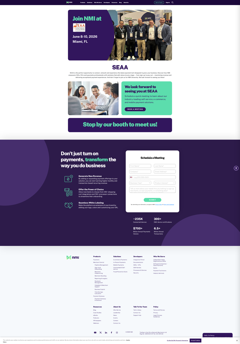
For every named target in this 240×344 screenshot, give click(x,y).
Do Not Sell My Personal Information (177, 340)
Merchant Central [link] (98, 262)
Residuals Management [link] (99, 281)
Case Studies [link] (97, 312)
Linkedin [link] (106, 332)
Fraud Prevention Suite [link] (120, 271)
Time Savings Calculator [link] (99, 292)
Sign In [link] (168, 2)
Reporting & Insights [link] (101, 278)
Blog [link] (120, 2)
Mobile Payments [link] (118, 265)
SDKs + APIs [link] (137, 265)
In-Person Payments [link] (119, 262)
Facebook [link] (111, 332)
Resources (114, 2)
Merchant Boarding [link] (100, 276)
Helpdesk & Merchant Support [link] (101, 285)
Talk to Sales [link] (137, 310)
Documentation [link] (138, 262)
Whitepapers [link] (97, 320)
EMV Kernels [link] (137, 267)
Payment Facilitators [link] (159, 270)
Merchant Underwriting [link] (99, 272)
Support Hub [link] (137, 315)
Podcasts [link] (96, 318)
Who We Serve (98, 2)
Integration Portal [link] (138, 259)
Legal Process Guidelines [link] (157, 316)
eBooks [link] (95, 315)
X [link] (100, 332)
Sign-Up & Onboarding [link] (98, 268)
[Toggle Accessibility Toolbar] (236, 168)
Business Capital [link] (100, 289)
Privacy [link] (155, 312)
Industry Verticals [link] (158, 273)
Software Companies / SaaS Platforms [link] (160, 264)
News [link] (115, 315)
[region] (120, 340)
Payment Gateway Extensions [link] (100, 299)
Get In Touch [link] (159, 2)
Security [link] (136, 273)
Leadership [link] (116, 312)
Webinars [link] (96, 323)
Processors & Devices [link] (140, 270)
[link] (69, 2)
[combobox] (131, 177)
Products (82, 2)
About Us (126, 2)
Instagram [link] (117, 332)
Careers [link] (115, 320)
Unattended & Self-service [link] (119, 268)
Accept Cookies (195, 340)
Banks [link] (155, 268)
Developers (107, 2)
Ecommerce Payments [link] (120, 259)
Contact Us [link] (116, 323)
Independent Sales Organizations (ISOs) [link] (159, 260)
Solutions (89, 2)
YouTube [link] (95, 332)
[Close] (237, 340)
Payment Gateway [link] (98, 296)
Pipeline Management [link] (101, 265)
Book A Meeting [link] (135, 109)
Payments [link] (96, 259)
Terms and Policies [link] (159, 310)
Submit (152, 200)
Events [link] (115, 318)
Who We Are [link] (117, 310)
